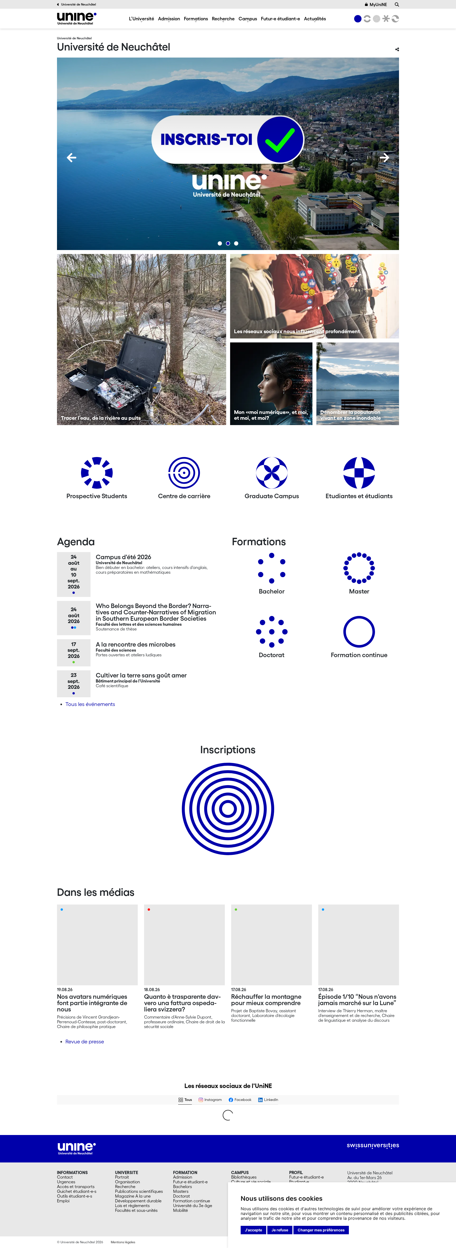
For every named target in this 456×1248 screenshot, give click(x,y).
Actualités (315, 18)
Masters (180, 1191)
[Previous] (71, 158)
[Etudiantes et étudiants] (359, 475)
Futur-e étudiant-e (280, 18)
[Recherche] (397, 4)
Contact (65, 1177)
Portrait (122, 1177)
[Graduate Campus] (272, 475)
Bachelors (182, 1186)
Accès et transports (75, 1186)
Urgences (66, 1181)
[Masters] (359, 570)
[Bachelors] (272, 570)
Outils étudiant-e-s (74, 1196)
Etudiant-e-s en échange (227, 800)
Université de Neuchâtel (78, 4)
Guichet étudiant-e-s (76, 1191)
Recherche (223, 18)
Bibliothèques (243, 1177)
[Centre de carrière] (184, 475)
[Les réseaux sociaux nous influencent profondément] (314, 296)
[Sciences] (376, 18)
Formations (196, 18)
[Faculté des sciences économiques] (394, 18)
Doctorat (181, 1196)
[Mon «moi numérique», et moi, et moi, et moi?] (271, 383)
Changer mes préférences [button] (321, 1230)
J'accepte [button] (253, 1230)
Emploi (63, 1200)
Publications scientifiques (139, 1191)
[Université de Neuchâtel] (77, 19)
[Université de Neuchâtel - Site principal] (77, 1148)
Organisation (127, 1181)
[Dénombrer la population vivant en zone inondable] (357, 383)
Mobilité (180, 1210)
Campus (248, 18)
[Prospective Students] (97, 475)
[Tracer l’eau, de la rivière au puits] (141, 339)
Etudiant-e (299, 1181)
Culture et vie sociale (251, 1181)
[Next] (384, 158)
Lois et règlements (132, 1205)
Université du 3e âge (192, 1205)
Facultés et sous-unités (136, 1210)
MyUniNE (378, 4)
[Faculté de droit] (385, 18)
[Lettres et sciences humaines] (366, 18)
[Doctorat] (272, 634)
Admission (169, 18)
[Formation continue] (359, 634)
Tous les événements (90, 704)
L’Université (141, 18)
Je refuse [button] (280, 1230)
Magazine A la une (133, 1196)
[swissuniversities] (373, 1146)
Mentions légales (123, 1242)
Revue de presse (84, 1041)
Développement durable (138, 1200)
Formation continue (191, 1200)
